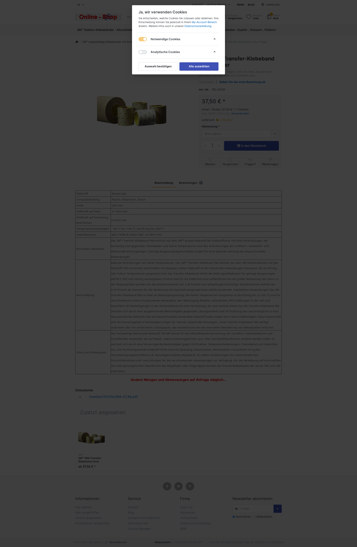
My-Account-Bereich (204, 22)
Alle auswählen (199, 66)
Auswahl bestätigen (158, 66)
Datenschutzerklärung (197, 26)
